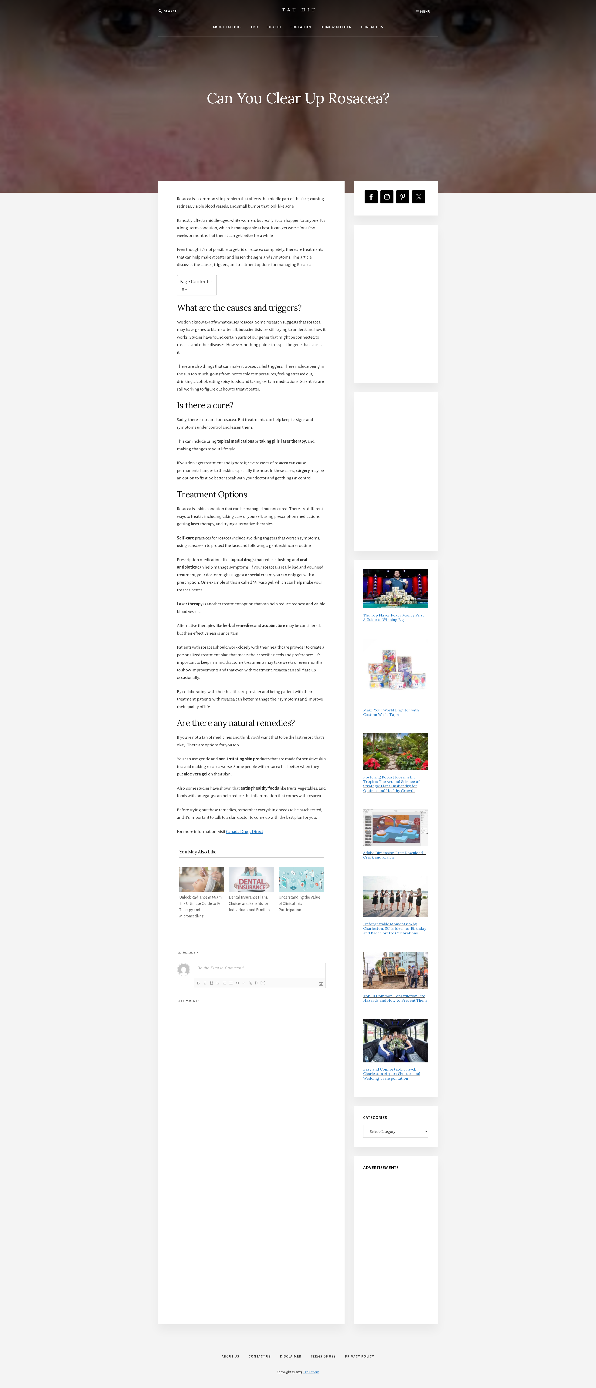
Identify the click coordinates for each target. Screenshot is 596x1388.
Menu (425, 11)
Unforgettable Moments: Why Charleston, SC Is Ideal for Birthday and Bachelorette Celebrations (394, 928)
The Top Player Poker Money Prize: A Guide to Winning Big (394, 617)
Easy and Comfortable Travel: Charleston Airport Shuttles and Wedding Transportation (391, 1073)
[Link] (250, 983)
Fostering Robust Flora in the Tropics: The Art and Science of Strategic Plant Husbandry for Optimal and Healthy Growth (391, 784)
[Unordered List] (231, 983)
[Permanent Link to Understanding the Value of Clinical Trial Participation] (301, 870)
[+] (263, 982)
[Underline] (211, 983)
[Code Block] (244, 983)
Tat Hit (299, 10)
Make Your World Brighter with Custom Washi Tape (391, 712)
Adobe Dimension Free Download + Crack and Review (394, 854)
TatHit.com (311, 1372)
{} (256, 982)
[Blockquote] (237, 983)
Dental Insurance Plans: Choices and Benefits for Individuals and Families (249, 903)
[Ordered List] (224, 983)
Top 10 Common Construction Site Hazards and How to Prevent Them (395, 998)
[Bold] (198, 983)
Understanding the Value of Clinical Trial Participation (299, 903)
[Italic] (205, 983)
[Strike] (218, 983)
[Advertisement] (395, 304)
